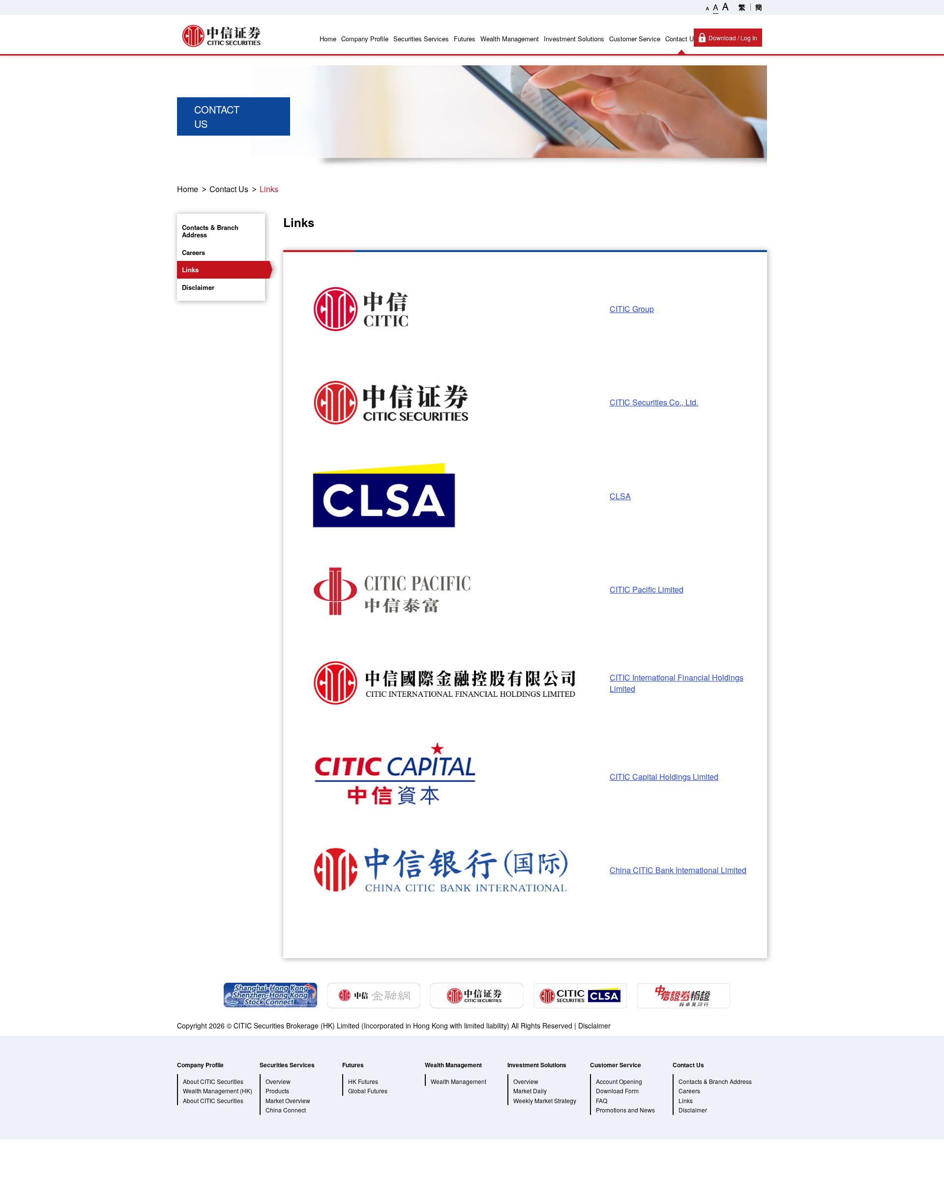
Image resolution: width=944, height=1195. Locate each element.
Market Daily (530, 1090)
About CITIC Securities (213, 1100)
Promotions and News (625, 1110)
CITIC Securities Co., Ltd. (654, 402)
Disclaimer (198, 287)
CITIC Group (632, 308)
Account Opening (619, 1081)
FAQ (601, 1100)
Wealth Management (509, 38)
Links (269, 189)
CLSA (620, 496)
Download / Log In (732, 37)
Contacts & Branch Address (210, 231)
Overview (278, 1081)
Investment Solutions (574, 38)
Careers (193, 252)
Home (328, 38)
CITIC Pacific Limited (646, 589)
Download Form (617, 1090)
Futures (464, 38)
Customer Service (634, 38)
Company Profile (364, 38)
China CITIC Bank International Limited (678, 870)
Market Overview (288, 1100)
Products (277, 1090)
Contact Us (681, 38)
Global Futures (367, 1090)
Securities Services (421, 38)
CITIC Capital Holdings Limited (664, 776)
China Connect (286, 1110)
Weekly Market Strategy (544, 1100)
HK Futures (363, 1081)
